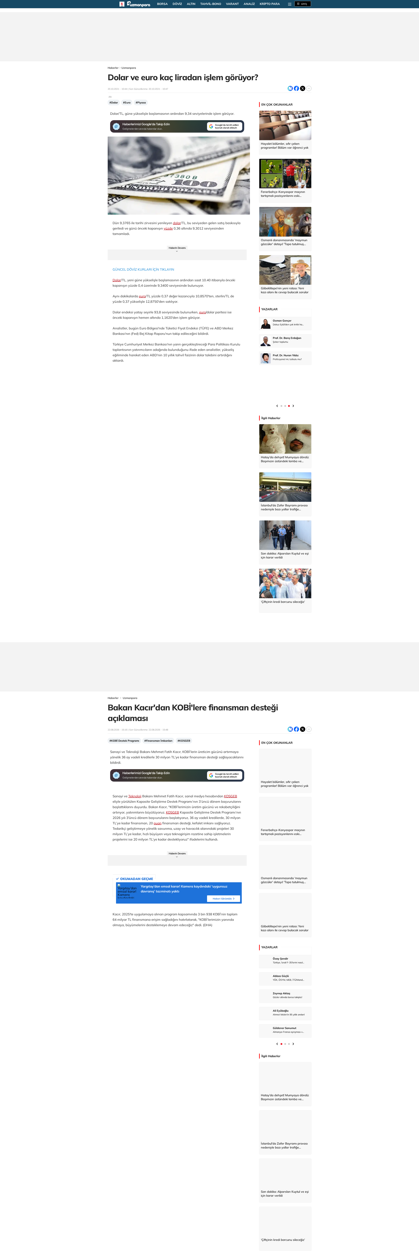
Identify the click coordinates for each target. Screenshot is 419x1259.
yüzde (168, 228)
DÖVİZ (177, 4)
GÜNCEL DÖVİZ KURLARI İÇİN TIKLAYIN (143, 269)
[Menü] (289, 4)
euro (142, 296)
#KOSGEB (184, 740)
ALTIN (191, 4)
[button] (277, 406)
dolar (177, 223)
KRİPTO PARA (270, 4)
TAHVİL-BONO (210, 4)
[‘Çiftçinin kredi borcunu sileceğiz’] (285, 583)
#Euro (126, 102)
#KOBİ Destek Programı (124, 740)
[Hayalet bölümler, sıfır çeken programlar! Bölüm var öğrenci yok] (285, 125)
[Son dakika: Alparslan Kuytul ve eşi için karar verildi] (285, 535)
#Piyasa (141, 102)
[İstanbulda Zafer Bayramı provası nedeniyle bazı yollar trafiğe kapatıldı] (285, 487)
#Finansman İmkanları (158, 740)
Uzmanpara (128, 67)
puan (158, 823)
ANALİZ (249, 4)
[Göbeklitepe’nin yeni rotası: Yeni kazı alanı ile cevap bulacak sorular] (285, 270)
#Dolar (113, 102)
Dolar (117, 280)
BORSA (162, 4)
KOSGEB (230, 796)
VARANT (232, 4)
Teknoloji (134, 796)
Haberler (113, 67)
